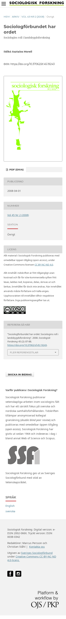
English (10, 505)
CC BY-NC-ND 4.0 (44, 264)
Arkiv (15, 16)
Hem (7, 16)
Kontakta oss (37, 546)
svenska (10, 511)
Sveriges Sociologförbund (37, 553)
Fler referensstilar (24, 352)
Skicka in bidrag (20, 374)
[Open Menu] (3, 3)
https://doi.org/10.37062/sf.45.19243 (32, 64)
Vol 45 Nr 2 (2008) (32, 16)
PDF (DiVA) (16, 169)
